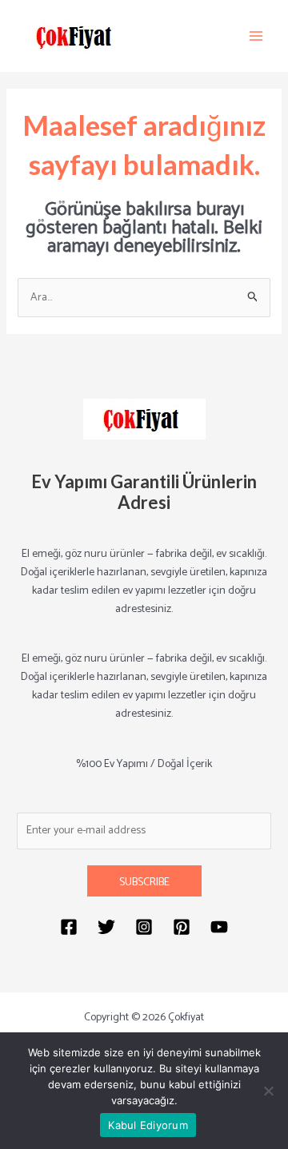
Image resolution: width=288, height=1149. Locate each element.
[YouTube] (219, 927)
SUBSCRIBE (144, 882)
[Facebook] (69, 927)
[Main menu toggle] (256, 36)
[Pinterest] (181, 927)
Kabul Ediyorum (148, 1125)
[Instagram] (144, 927)
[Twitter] (106, 927)
